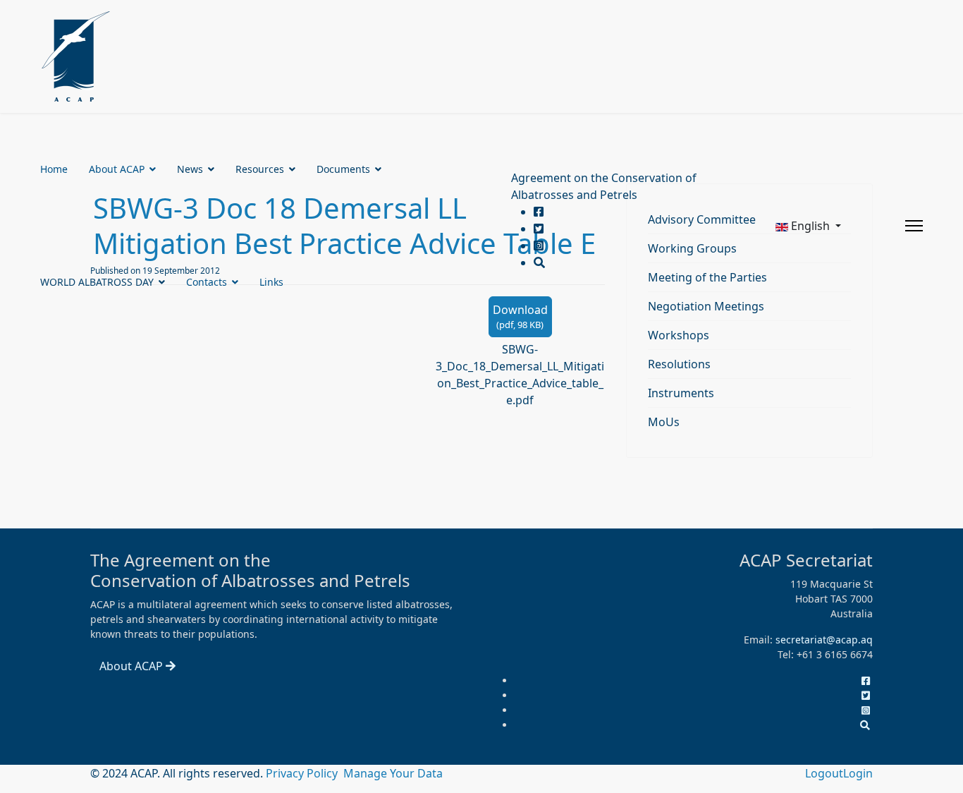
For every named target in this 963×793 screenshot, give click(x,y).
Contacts (206, 282)
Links (271, 282)
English (810, 226)
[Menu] (914, 225)
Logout (824, 773)
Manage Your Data (393, 773)
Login (858, 773)
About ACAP (117, 169)
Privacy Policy (303, 773)
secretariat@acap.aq (824, 639)
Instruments (681, 393)
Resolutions (679, 364)
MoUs (664, 422)
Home (54, 169)
